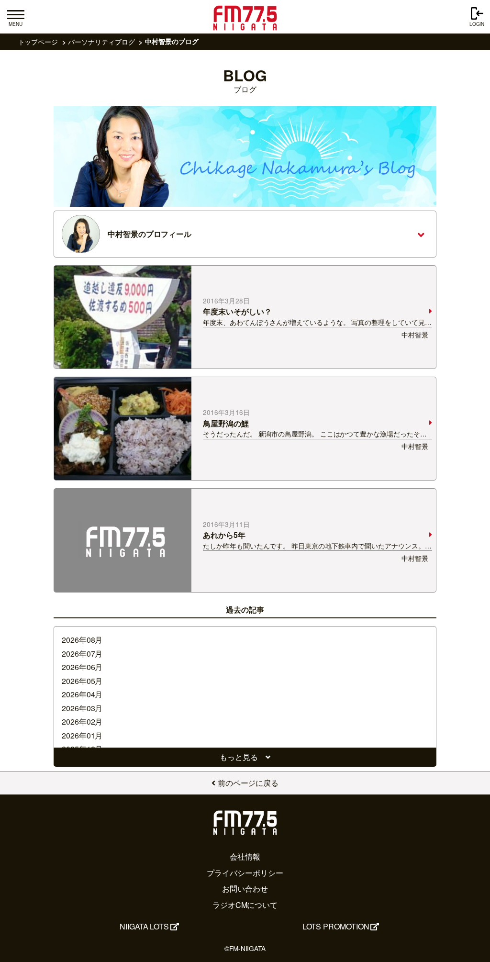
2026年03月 (82, 708)
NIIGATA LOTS (144, 926)
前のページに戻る (248, 782)
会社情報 (245, 856)
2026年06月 (82, 666)
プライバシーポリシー (245, 872)
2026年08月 (82, 639)
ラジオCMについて (245, 904)
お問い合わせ (245, 888)
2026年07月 (82, 653)
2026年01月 (82, 735)
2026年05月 (82, 680)
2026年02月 (82, 721)
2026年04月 (82, 694)
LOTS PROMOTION (335, 926)
